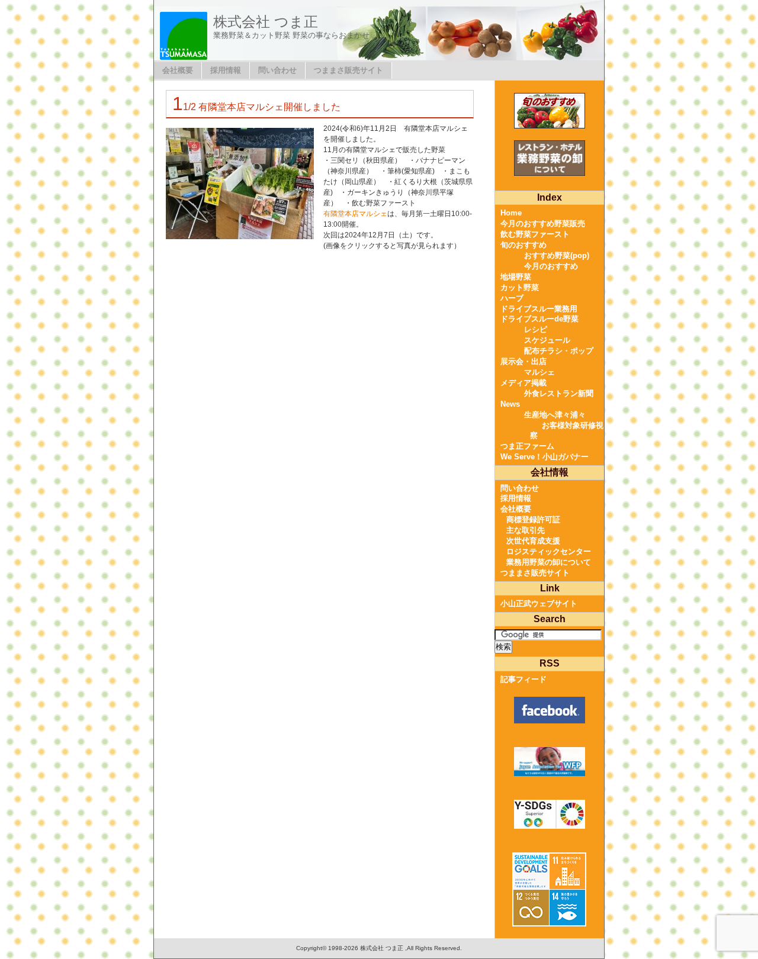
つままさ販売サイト (348, 70)
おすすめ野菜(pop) (556, 255)
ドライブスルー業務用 (538, 308)
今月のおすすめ (551, 266)
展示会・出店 (523, 361)
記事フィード (523, 679)
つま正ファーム (527, 446)
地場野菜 (515, 276)
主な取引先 (525, 530)
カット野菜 (519, 287)
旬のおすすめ (523, 244)
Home (511, 212)
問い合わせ (277, 70)
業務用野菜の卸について (548, 562)
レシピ (535, 329)
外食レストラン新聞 (558, 393)
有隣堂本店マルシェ (355, 214)
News (510, 404)
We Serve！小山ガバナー (544, 456)
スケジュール (547, 340)
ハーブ (511, 298)
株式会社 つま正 (265, 22)
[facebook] (549, 710)
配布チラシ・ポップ (558, 350)
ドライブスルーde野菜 (539, 318)
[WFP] (549, 761)
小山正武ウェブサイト (538, 603)
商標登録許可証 (533, 519)
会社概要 (177, 70)
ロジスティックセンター (548, 551)
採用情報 (225, 70)
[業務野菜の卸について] (549, 158)
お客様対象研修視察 (566, 430)
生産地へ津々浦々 (555, 414)
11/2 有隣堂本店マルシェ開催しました (256, 107)
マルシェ (539, 372)
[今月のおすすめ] (549, 110)
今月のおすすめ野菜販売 (542, 223)
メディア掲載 (523, 382)
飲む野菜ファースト (535, 234)
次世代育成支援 (533, 540)
